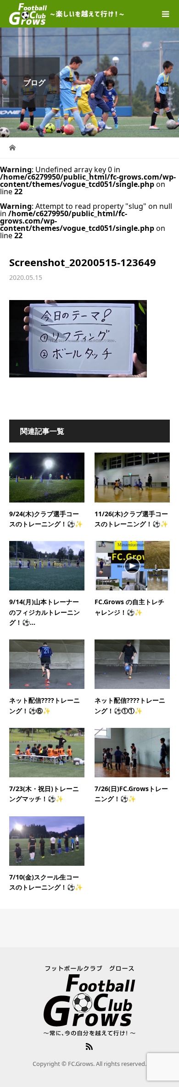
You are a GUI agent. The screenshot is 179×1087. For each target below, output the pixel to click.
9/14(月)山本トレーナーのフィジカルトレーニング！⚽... (44, 612)
